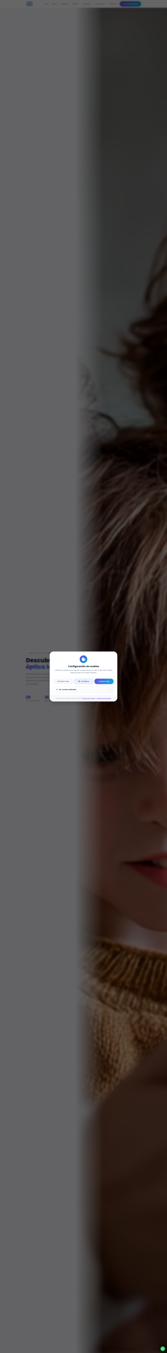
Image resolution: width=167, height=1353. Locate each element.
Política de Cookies (89, 698)
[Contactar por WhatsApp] (162, 1348)
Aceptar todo (104, 681)
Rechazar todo (63, 681)
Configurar (85, 681)
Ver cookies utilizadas (67, 689)
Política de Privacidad (104, 698)
